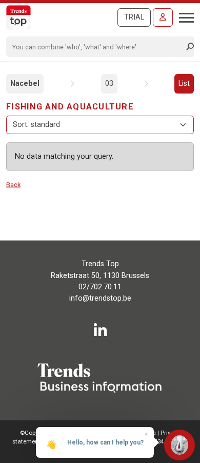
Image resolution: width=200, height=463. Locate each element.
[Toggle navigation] (183, 16)
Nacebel (24, 83)
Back (13, 185)
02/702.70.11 (100, 287)
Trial (134, 17)
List (184, 83)
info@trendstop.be (100, 298)
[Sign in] (163, 17)
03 (109, 83)
